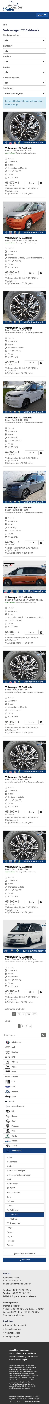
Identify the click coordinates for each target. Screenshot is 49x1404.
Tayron (10, 1232)
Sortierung (8, 88)
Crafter (10, 1166)
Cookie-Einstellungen (18, 1360)
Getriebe (7, 56)
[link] (41, 183)
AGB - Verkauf (15, 1353)
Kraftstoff (7, 46)
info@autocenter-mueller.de (23, 1296)
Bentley (14, 1052)
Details (31, 183)
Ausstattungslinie (11, 77)
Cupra (13, 1067)
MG (12, 1111)
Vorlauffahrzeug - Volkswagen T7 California (24, 334)
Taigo (9, 1227)
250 (34, 1014)
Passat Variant (13, 1192)
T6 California (12, 1210)
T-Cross (10, 1201)
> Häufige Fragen (11, 1336)
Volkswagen (16, 1151)
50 (23, 1014)
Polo (9, 1197)
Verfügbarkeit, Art (11, 35)
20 (19, 1014)
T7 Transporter (13, 1223)
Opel (13, 1121)
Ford (13, 1087)
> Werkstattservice (11, 1333)
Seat (13, 1131)
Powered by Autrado (32, 1401)
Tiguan (10, 1236)
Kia (12, 1101)
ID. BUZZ (11, 1188)
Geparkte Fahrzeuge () (25, 1253)
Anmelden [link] (26, 1260)
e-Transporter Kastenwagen (19, 1175)
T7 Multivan (12, 1219)
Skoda (14, 1136)
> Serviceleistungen (12, 1329)
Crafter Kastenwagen (16, 1170)
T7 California (12, 1214)
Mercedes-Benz (18, 1106)
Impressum (24, 1350)
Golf (9, 1179)
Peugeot (15, 1126)
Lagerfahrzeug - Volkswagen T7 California (24, 154)
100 (28, 1014)
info (5, 25)
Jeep (13, 1096)
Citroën (14, 1062)
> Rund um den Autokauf (14, 1325)
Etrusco (14, 1077)
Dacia (13, 1072)
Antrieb (6, 67)
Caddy (10, 1157)
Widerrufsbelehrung (17, 1356)
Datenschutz (33, 1356)
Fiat (13, 1082)
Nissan (14, 1116)
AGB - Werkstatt (29, 1353)
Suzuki (14, 1141)
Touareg (10, 1241)
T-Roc (9, 1205)
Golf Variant (12, 1184)
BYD (13, 1057)
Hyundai (14, 1091)
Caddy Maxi (12, 1162)
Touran (10, 1245)
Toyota (14, 1146)
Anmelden (13, 1350)
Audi (13, 1047)
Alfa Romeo (16, 1042)
